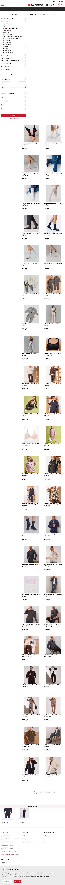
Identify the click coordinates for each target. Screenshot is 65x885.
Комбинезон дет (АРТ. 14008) (31, 323)
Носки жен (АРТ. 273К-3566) (53, 263)
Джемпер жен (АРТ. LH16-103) (53, 774)
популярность (32, 18)
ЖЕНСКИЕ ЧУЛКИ (6, 63)
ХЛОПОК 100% (7, 44)
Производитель (5, 101)
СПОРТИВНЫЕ (7, 40)
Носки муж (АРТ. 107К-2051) (53, 233)
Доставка (45, 839)
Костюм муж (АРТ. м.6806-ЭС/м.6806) (12, 819)
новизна (52, 14)
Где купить (4, 862)
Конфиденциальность (28, 842)
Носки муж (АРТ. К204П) (30, 534)
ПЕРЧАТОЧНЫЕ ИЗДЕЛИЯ (7, 848)
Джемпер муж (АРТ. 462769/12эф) (32, 624)
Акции (24, 835)
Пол (2, 108)
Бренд (2, 97)
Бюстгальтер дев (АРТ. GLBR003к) (33, 443)
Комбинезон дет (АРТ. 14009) (53, 293)
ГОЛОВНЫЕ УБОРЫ (5, 835)
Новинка (3, 105)
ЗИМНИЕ (5, 26)
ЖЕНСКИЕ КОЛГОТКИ (7, 58)
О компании (5, 859)
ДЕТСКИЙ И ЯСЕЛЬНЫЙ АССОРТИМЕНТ (10, 839)
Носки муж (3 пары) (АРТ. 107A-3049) (33, 203)
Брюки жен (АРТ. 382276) (30, 353)
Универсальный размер (7, 93)
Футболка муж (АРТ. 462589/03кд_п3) (34, 744)
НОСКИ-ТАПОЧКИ (7, 50)
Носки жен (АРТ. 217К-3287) (30, 143)
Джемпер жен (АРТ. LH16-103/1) (32, 684)
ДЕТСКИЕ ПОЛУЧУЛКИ (7, 55)
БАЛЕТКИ (5, 48)
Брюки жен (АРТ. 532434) (52, 323)
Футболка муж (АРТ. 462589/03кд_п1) (34, 654)
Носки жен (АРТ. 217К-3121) (52, 203)
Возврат (45, 842)
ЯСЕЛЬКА (5, 46)
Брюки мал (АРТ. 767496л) (30, 504)
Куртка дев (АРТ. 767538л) (30, 413)
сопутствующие (5, 69)
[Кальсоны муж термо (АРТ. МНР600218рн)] (24, 810)
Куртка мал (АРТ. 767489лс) (30, 383)
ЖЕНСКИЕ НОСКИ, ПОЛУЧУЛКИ (10, 61)
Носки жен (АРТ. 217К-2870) (30, 263)
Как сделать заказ (27, 839)
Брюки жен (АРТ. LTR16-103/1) (53, 684)
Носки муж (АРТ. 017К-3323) (53, 173)
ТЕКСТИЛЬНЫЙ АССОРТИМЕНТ (8, 851)
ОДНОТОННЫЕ (7, 32)
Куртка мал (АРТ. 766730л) (52, 413)
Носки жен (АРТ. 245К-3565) (30, 173)
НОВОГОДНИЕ (7, 30)
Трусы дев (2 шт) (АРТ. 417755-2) (32, 594)
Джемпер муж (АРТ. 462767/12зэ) (32, 564)
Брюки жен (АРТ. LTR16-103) (31, 714)
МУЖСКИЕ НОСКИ (6, 66)
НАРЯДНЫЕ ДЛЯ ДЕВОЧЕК (10, 28)
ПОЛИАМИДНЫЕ (7, 34)
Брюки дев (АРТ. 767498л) (52, 443)
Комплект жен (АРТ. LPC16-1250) (54, 714)
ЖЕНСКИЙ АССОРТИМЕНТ (7, 842)
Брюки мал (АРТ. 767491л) (52, 383)
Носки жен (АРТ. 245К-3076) (53, 143)
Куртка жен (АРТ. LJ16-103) (30, 774)
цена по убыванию (43, 14)
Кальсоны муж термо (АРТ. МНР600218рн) (30, 819)
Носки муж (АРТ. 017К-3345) (30, 233)
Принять (17, 881)
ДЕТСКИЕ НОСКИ (5, 21)
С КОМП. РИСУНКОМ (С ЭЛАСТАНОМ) (13, 36)
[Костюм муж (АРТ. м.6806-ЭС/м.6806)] (8, 810)
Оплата (45, 835)
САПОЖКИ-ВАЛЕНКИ (8, 52)
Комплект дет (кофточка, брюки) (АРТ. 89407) (37, 293)
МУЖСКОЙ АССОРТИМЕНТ (7, 845)
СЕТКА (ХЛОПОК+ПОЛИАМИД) (11, 38)
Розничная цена (5, 79)
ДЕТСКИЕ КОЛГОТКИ (7, 18)
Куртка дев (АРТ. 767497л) (30, 474)
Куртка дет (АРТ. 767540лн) (52, 504)
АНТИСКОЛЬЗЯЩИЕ (8, 24)
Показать (14, 115)
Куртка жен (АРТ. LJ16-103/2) (53, 564)
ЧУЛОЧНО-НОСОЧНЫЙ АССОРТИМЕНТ (10, 854)
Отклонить (7, 881)
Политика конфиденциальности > (40, 876)
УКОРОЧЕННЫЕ (7, 42)
